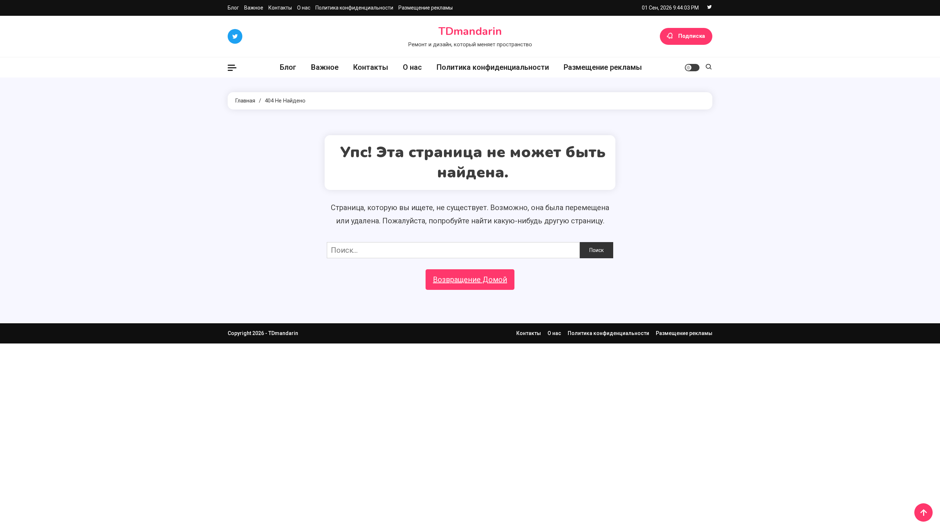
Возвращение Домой (470, 279)
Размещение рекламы (425, 8)
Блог (233, 8)
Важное (253, 8)
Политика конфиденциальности (354, 8)
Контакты (280, 8)
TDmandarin (470, 31)
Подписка (691, 36)
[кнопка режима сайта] (692, 67)
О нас (303, 8)
